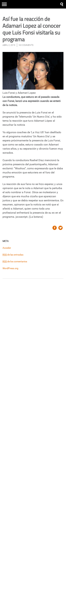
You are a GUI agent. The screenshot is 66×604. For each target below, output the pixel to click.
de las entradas (13, 254)
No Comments (26, 45)
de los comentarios (15, 261)
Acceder (7, 247)
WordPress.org (10, 268)
